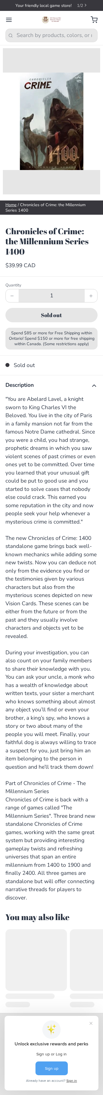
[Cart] (91, 20)
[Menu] (11, 20)
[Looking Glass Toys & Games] (51, 19)
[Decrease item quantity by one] (12, 295)
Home (11, 205)
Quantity (13, 285)
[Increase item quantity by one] (91, 295)
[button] (51, 315)
